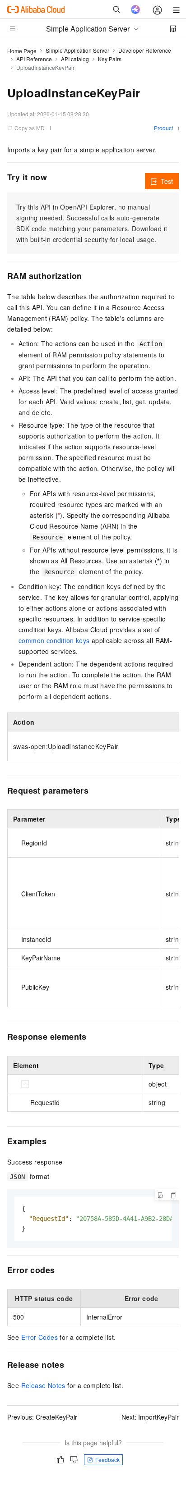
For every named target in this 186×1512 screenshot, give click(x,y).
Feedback (107, 1459)
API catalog (75, 59)
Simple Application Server (77, 50)
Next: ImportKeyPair (150, 1416)
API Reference (34, 59)
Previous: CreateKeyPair (42, 1416)
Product (163, 128)
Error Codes (39, 1337)
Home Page (22, 51)
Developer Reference (144, 50)
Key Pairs (109, 59)
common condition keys (54, 640)
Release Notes (43, 1385)
